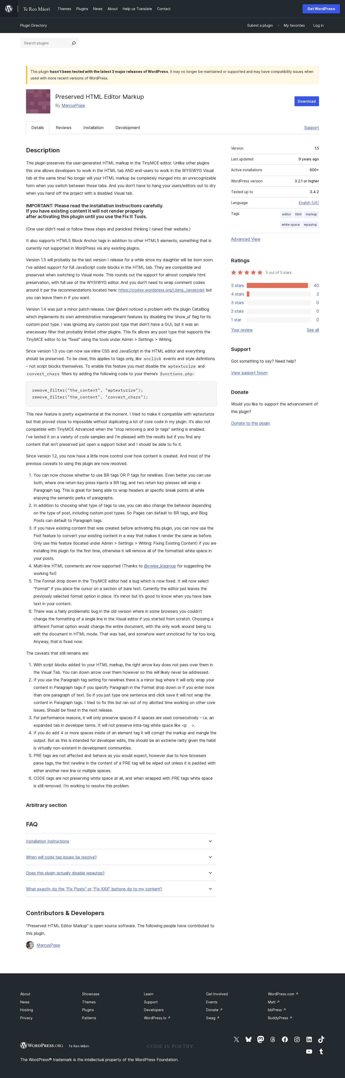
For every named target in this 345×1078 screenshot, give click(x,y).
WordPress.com (283, 994)
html (298, 214)
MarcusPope (73, 105)
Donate (214, 1010)
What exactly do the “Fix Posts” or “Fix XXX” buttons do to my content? (94, 889)
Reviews (63, 127)
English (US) (309, 202)
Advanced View (245, 239)
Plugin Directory (33, 25)
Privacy (26, 1018)
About (25, 994)
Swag (213, 1018)
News (25, 1002)
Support (311, 127)
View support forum (249, 372)
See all (313, 329)
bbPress (277, 1010)
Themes (89, 1002)
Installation (93, 127)
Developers (154, 1010)
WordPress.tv (157, 1018)
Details (37, 127)
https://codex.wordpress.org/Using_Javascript (161, 290)
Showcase (91, 994)
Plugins (88, 1010)
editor (286, 214)
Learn (148, 994)
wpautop (310, 224)
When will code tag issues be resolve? (61, 857)
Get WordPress (321, 9)
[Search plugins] (74, 43)
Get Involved (217, 994)
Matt (274, 1002)
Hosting (26, 1010)
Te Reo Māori (78, 1046)
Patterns (89, 1018)
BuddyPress (280, 1018)
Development (127, 127)
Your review (242, 329)
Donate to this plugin (250, 423)
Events (211, 1002)
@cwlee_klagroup (160, 565)
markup (311, 214)
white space (291, 224)
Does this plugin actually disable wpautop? (65, 873)
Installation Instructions (47, 841)
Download (307, 101)
